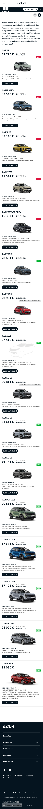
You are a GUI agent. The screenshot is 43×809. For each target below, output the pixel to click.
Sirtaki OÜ (4, 793)
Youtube (10, 770)
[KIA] (21, 3)
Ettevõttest (8, 762)
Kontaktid (7, 755)
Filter (39, 15)
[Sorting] (35, 15)
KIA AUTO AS (7, 775)
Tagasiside (29, 775)
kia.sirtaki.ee (18, 775)
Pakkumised (8, 749)
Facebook (4, 770)
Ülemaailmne (7, 777)
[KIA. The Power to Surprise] (8, 726)
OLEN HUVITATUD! (9, 83)
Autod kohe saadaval (26, 793)
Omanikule (7, 742)
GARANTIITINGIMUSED (11, 802)
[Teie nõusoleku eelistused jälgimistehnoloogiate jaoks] (12, 805)
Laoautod (7, 736)
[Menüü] (4, 3)
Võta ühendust (29, 9)
